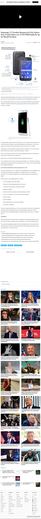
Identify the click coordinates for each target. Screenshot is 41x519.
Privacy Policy (19, 499)
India (25, 496)
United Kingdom (20, 103)
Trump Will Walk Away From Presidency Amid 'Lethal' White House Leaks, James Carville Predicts (30, 410)
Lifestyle (2, 508)
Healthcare (10, 498)
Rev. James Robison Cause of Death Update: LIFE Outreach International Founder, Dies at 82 (30, 446)
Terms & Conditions (20, 498)
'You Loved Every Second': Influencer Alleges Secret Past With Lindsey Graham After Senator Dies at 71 (30, 358)
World (2, 494)
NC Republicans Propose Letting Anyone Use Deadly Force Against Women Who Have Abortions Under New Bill (10, 393)
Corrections (18, 503)
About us (18, 494)
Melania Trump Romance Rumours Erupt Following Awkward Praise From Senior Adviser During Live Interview (29, 393)
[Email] (37, 42)
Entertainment (3, 506)
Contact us (18, 496)
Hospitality (10, 496)
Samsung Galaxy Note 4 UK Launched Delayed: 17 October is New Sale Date (17, 237)
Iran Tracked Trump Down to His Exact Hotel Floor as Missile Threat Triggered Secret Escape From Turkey (30, 323)
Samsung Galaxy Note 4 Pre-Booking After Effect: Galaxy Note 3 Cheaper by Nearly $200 (20, 241)
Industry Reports (11, 513)
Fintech (10, 511)
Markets (2, 498)
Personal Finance (3, 503)
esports (10, 508)
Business (2, 499)
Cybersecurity (11, 503)
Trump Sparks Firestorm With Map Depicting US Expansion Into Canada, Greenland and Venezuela (10, 410)
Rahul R (3, 41)
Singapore (26, 498)
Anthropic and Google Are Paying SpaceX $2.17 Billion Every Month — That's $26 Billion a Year (10, 428)
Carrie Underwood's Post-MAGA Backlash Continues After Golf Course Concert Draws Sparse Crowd (30, 305)
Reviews (2, 511)
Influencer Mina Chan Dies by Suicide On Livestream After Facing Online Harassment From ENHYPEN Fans (9, 305)
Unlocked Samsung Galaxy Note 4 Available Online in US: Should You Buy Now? (18, 235)
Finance (10, 501)
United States (26, 501)
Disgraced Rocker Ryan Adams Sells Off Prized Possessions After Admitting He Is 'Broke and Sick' (9, 323)
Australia (25, 494)
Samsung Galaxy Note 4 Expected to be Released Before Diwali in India (16, 239)
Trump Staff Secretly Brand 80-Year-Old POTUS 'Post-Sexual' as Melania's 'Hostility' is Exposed (10, 463)
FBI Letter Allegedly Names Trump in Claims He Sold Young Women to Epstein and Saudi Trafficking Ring (10, 340)
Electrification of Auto (12, 499)
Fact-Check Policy (19, 506)
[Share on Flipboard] (33, 42)
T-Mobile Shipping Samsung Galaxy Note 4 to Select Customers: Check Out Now (18, 233)
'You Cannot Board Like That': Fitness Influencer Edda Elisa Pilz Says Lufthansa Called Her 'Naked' (9, 375)
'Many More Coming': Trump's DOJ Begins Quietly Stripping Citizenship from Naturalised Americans (30, 428)
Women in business (12, 506)
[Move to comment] (39, 42)
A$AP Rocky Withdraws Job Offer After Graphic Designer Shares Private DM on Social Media (30, 375)
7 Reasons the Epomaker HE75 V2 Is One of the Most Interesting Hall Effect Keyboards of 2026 (8, 483)
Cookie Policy (19, 501)
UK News (2, 496)
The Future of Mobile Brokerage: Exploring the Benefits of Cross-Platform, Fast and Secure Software (8, 471)
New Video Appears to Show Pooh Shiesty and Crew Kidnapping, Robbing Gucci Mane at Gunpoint (30, 463)
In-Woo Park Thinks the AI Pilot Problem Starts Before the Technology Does (28, 471)
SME (1, 501)
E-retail (10, 494)
